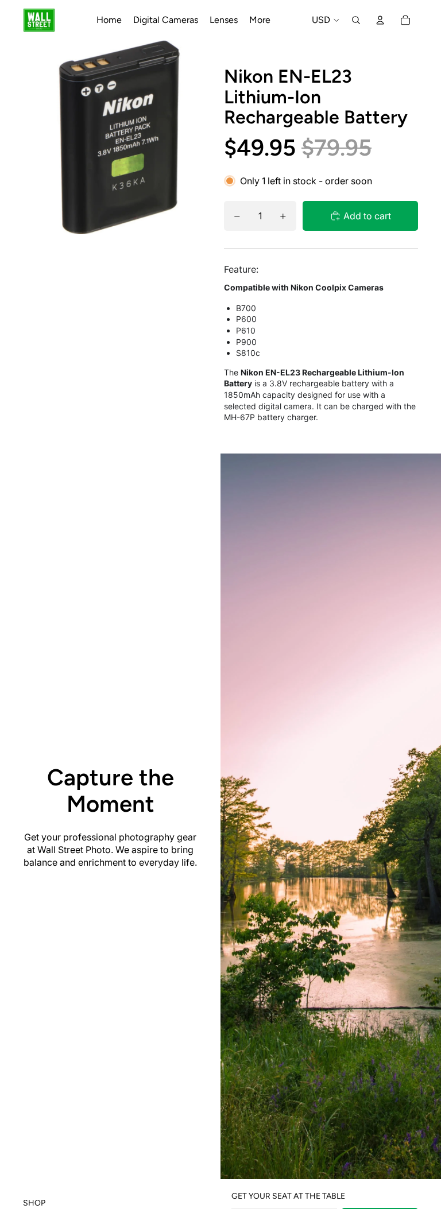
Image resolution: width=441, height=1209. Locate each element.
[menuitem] (259, 20)
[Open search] (356, 20)
